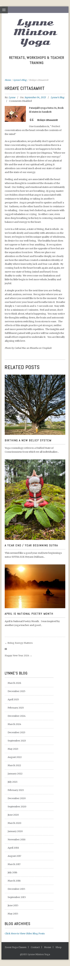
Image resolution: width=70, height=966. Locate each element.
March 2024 (14, 724)
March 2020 (14, 823)
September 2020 (17, 806)
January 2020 (15, 831)
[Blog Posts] (6, 649)
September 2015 (17, 897)
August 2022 (15, 757)
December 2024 (17, 715)
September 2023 (17, 740)
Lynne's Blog (20, 80)
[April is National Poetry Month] (35, 581)
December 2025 (16, 691)
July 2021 (12, 781)
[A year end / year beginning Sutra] (35, 487)
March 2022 (14, 765)
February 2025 (16, 707)
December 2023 (16, 732)
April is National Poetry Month (29, 613)
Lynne (12, 97)
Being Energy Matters (20, 642)
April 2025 (13, 699)
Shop (58, 947)
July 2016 (12, 872)
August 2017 (14, 856)
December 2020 (17, 798)
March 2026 (14, 683)
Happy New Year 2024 (17, 655)
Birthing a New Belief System (28, 440)
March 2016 (14, 880)
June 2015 (13, 905)
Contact (35, 947)
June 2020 (13, 814)
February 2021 (16, 790)
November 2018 (16, 839)
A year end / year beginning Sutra (31, 545)
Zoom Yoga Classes (15, 947)
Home (8, 80)
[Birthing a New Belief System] (35, 396)
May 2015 (13, 913)
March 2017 (14, 864)
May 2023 (13, 748)
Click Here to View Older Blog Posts (25, 933)
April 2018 (13, 847)
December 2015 (16, 888)
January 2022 (15, 773)
